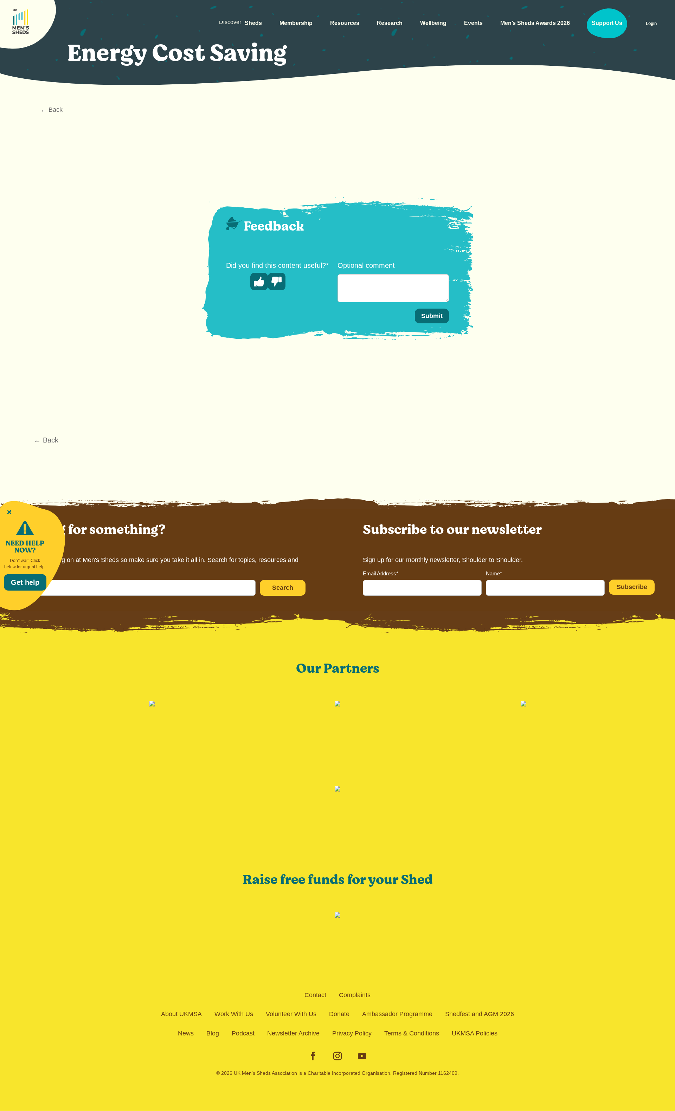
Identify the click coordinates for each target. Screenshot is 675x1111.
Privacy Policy (352, 1033)
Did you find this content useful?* (277, 265)
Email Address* (380, 573)
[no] (276, 281)
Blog (212, 1033)
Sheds (240, 26)
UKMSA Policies (474, 1033)
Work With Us (233, 1014)
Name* (494, 573)
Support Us (607, 23)
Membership (296, 23)
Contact (315, 995)
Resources (344, 23)
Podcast (243, 1033)
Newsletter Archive (293, 1033)
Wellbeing (433, 23)
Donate (339, 1014)
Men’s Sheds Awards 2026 (535, 23)
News (186, 1033)
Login (651, 23)
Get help (25, 582)
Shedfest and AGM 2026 (479, 1014)
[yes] (259, 281)
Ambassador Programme (397, 1014)
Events (473, 23)
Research (390, 23)
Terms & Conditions (411, 1033)
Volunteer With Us (291, 1014)
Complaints (355, 995)
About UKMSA (181, 1014)
